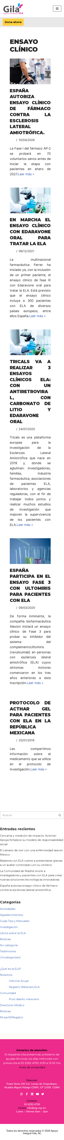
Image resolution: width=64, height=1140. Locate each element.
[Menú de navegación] (57, 9)
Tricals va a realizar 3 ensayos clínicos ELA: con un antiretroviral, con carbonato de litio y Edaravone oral (30, 391)
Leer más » (26, 174)
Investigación (9, 927)
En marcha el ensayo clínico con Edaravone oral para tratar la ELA (30, 231)
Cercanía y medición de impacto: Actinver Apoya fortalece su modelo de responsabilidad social (31, 840)
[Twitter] (42, 1094)
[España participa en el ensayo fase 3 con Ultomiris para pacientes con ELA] (30, 551)
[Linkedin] (32, 1094)
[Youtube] (37, 1094)
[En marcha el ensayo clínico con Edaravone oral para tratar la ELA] (30, 200)
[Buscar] (60, 815)
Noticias (5, 939)
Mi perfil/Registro (11, 1017)
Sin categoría (9, 945)
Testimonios (8, 951)
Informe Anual (18, 981)
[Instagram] (21, 1094)
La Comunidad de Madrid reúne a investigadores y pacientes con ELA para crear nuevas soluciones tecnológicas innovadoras (31, 875)
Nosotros (6, 975)
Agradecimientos (11, 915)
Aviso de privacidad (32, 1067)
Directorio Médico (12, 1005)
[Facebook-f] (26, 1094)
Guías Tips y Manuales (14, 921)
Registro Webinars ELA (24, 987)
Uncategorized (10, 957)
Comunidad (8, 993)
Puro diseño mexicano (24, 999)
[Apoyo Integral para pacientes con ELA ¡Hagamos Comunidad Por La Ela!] (13, 8)
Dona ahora (13, 22)
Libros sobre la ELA (13, 933)
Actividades (7, 909)
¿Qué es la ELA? (10, 968)
